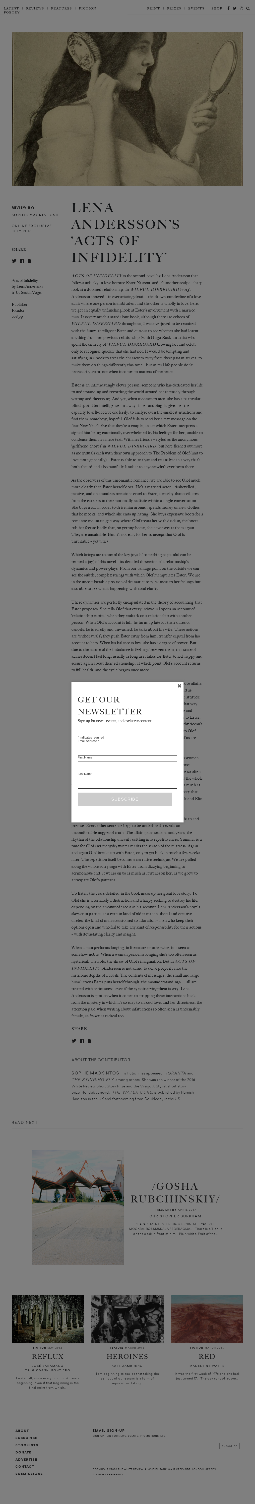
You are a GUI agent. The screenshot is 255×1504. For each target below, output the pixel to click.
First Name (85, 757)
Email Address (88, 741)
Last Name (85, 774)
